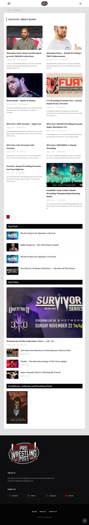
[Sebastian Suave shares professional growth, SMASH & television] (25, 38)
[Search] (80, 3)
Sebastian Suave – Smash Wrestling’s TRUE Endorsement (64, 55)
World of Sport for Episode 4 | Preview (38, 256)
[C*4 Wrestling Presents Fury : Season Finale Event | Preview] (64, 85)
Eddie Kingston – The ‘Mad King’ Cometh (39, 245)
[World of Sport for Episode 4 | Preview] (12, 259)
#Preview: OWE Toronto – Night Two (24, 124)
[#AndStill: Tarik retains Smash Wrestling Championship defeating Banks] (64, 175)
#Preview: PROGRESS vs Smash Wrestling (61, 147)
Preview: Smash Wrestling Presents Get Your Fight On (24, 168)
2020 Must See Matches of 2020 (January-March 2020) (45, 350)
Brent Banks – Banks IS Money (21, 100)
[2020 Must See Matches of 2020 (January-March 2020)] (12, 353)
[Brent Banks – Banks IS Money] (25, 85)
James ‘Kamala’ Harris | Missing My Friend (40, 372)
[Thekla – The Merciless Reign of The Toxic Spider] (12, 364)
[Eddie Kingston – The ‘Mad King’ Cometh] (12, 247)
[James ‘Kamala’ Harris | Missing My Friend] (12, 375)
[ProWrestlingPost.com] (44, 3)
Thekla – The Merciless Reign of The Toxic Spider (43, 361)
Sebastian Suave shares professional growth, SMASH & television (24, 55)
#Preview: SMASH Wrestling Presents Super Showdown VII (64, 125)
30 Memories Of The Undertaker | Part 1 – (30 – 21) (30, 341)
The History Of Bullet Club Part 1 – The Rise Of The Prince (47, 268)
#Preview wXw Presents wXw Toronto (21, 147)
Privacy (43, 512)
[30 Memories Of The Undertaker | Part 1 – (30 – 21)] (44, 312)
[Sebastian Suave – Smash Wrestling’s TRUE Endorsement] (64, 38)
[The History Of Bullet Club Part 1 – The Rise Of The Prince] (12, 271)
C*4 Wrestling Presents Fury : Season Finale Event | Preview (64, 102)
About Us (53, 512)
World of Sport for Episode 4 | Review (37, 233)
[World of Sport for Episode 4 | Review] (12, 235)
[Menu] (9, 3)
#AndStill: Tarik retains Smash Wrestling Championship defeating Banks (63, 193)
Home (9, 10)
